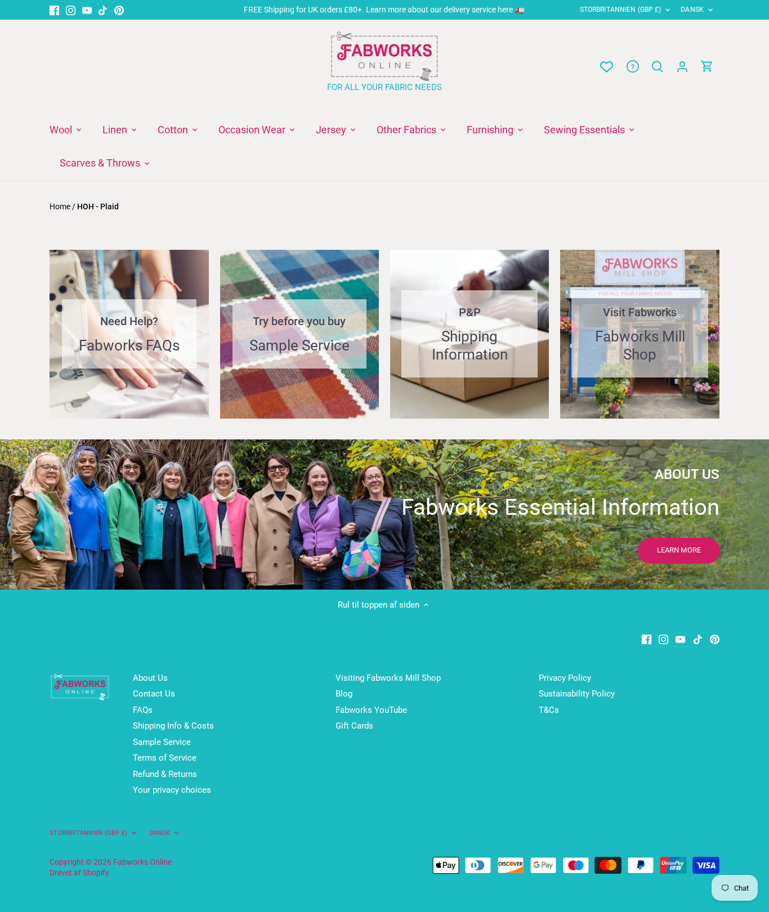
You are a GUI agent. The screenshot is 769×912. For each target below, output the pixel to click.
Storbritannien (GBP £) (620, 10)
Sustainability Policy (577, 694)
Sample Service (162, 742)
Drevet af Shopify (79, 872)
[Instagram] (70, 10)
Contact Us (154, 694)
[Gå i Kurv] (707, 66)
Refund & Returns (165, 774)
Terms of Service (164, 758)
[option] (384, 514)
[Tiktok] (103, 10)
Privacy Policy (565, 678)
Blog (344, 694)
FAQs (143, 710)
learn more (679, 550)
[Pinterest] (119, 10)
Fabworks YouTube (371, 710)
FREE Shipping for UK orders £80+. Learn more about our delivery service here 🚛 (384, 9)
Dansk (692, 10)
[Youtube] (87, 10)
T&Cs (549, 710)
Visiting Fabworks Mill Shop (388, 678)
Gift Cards (354, 726)
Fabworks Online (142, 861)
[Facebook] (54, 10)
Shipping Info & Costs (173, 726)
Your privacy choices (172, 790)
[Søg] (657, 66)
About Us (150, 678)
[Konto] (682, 66)
